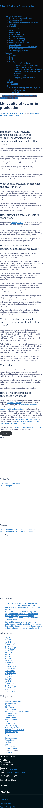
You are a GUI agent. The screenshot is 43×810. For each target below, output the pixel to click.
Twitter (3, 115)
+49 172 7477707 (12, 770)
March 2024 (9, 681)
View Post (3, 555)
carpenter (8, 744)
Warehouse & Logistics (18, 41)
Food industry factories (5, 585)
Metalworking (10, 723)
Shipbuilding (14, 28)
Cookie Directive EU (7, 807)
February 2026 (10, 644)
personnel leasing (4, 541)
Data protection (5, 803)
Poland (19, 421)
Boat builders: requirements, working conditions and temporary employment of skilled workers (21, 618)
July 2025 (8, 652)
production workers (13, 407)
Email (16, 115)
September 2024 (10, 673)
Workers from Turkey (22, 75)
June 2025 (8, 654)
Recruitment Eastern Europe (20, 18)
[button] (21, 785)
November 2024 (10, 669)
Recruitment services (13, 16)
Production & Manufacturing (15, 730)
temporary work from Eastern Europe (28, 427)
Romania (8, 423)
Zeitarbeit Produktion (9, 98)
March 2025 (9, 660)
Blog (11, 57)
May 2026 (8, 638)
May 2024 (8, 677)
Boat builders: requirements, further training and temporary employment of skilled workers (23, 623)
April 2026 (8, 640)
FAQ (11, 59)
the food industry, (16, 49)
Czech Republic (29, 421)
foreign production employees (26, 419)
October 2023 (10, 691)
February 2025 (10, 662)
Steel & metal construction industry (23, 47)
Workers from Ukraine (22, 63)
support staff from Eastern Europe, (17, 711)
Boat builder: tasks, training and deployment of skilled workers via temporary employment (23, 627)
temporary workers (11, 719)
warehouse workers (14, 403)
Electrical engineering (18, 36)
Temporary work (15, 20)
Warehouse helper (11, 713)
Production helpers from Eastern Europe (17, 529)
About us (8, 53)
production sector (6, 153)
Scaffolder (13, 26)
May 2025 (8, 656)
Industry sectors (11, 24)
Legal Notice (4, 799)
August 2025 (9, 650)
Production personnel (10, 484)
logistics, (4, 538)
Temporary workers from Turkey (26, 65)
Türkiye (15, 423)
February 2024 (10, 683)
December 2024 (10, 667)
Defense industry (11, 738)
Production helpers (11, 732)
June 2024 (8, 675)
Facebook (34, 113)
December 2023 (10, 687)
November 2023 (10, 689)
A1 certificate (14, 92)
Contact (12, 55)
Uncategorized (6, 577)
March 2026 (9, 642)
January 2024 (9, 685)
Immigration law (11, 703)
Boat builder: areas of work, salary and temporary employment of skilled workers (21, 613)
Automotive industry (17, 39)
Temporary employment (12, 96)
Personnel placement (12, 728)
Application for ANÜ (17, 90)
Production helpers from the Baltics (28, 69)
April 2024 (8, 679)
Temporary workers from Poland (27, 78)
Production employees (13, 734)
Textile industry (15, 45)
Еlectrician (8, 752)
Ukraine (25, 423)
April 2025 (8, 658)
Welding (12, 30)
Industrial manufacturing (19, 43)
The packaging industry (18, 51)
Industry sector (15, 32)
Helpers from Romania (23, 67)
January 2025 (9, 664)
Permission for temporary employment (24, 88)
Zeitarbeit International (29, 405)
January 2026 (9, 646)
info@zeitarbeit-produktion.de (17, 772)
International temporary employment (23, 22)
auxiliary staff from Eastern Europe (12, 409)
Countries (13, 61)
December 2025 (10, 648)
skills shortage (10, 707)
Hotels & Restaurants (17, 34)
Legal (7, 86)
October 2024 (10, 671)
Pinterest (10, 115)
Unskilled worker (11, 709)
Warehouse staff (10, 715)
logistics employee (6, 549)
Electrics (8, 705)
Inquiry (7, 80)
